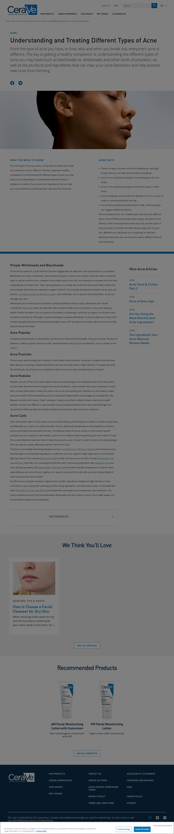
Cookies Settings (123, 829)
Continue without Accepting (162, 825)
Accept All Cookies (142, 829)
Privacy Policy (41, 831)
